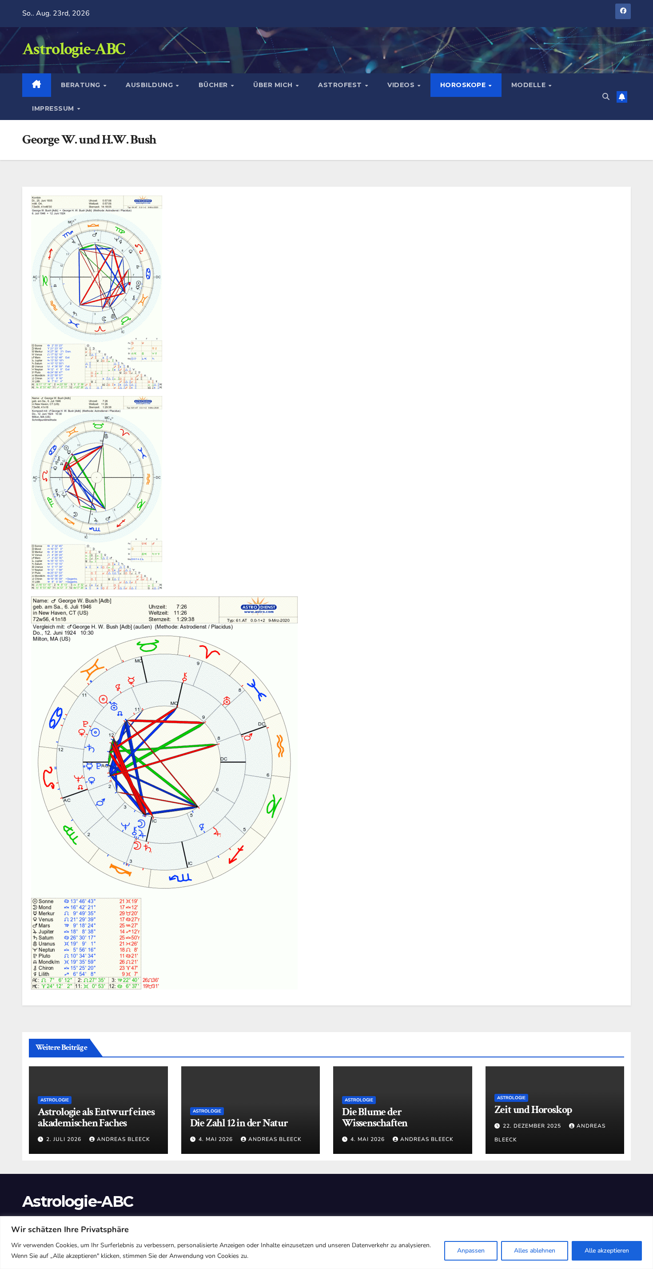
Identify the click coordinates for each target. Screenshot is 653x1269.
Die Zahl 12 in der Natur (239, 1123)
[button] (605, 97)
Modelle (529, 85)
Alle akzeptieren (607, 1250)
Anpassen (471, 1250)
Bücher (214, 85)
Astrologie (54, 1100)
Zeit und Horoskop (533, 1110)
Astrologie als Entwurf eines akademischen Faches (96, 1117)
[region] (326, 1242)
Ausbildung (150, 85)
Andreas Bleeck (123, 1139)
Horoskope (464, 85)
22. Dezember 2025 (533, 1125)
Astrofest (341, 85)
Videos (402, 85)
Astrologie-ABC (73, 49)
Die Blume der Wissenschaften (374, 1117)
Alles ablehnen (534, 1250)
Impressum (54, 108)
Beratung (82, 85)
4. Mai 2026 (217, 1139)
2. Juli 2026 (64, 1139)
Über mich (274, 85)
